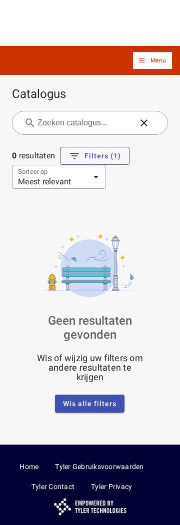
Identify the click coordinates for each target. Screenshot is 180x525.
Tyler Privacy (111, 487)
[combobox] (84, 123)
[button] (152, 60)
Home (29, 467)
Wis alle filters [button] (89, 404)
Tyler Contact (53, 487)
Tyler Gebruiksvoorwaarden (99, 467)
